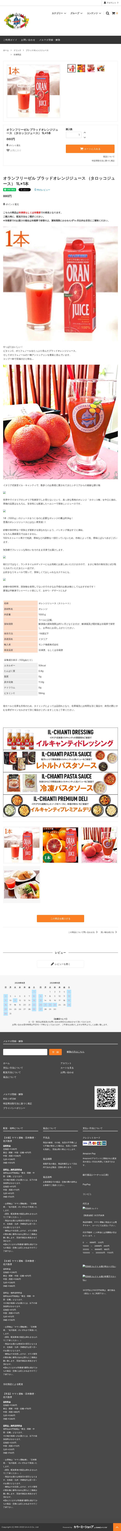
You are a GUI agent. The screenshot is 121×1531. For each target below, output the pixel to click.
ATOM (12, 1098)
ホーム (6, 50)
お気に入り (15, 150)
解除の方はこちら (75, 1051)
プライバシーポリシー (14, 1108)
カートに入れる (92, 148)
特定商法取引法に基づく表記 (17, 1103)
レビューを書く (62, 964)
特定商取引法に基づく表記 (103, 160)
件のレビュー (42, 189)
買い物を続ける (107, 932)
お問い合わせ (28, 39)
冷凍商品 (17, 54)
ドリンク (17, 50)
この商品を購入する (60, 918)
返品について (109, 156)
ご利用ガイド (10, 39)
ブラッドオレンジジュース (37, 50)
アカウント (111, 3)
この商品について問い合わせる (81, 932)
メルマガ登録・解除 (49, 39)
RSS (5, 1098)
